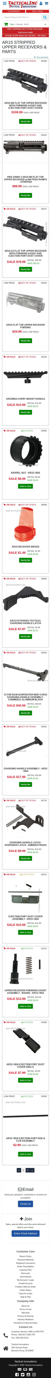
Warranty (26, 1313)
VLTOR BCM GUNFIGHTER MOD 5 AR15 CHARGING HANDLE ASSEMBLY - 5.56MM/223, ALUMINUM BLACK (25, 697)
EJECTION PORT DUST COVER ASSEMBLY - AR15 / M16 (25, 917)
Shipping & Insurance (25, 1263)
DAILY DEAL (37, 11)
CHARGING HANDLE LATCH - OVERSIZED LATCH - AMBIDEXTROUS (26, 843)
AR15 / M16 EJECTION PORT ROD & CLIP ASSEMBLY (25, 1139)
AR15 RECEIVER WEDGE (25, 547)
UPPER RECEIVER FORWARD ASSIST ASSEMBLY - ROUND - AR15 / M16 (25, 991)
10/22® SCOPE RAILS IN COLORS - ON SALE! (25, 35)
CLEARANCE (14, 11)
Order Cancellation (25, 1266)
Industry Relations (25, 1319)
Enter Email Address (25, 1233)
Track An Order (25, 1293)
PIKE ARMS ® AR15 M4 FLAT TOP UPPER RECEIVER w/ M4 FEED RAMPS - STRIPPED (25, 179)
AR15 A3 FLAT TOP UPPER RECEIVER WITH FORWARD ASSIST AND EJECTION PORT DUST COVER (26, 253)
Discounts (25, 1273)
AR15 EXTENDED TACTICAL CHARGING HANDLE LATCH (25, 621)
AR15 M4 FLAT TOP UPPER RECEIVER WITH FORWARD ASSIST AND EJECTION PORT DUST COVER (25, 105)
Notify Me (25, 121)
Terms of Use (25, 1309)
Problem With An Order (25, 1287)
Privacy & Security (25, 1316)
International (25, 1276)
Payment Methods (25, 1260)
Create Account (25, 1283)
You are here (42, 57)
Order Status (25, 1290)
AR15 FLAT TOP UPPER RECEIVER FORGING (25, 326)
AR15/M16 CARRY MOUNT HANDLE (25, 399)
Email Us (25, 1203)
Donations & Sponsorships (25, 1323)
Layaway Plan (25, 1270)
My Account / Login (25, 1280)
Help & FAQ (25, 1297)
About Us (25, 1306)
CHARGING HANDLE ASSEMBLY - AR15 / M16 (25, 769)
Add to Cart (25, 486)
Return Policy (25, 1256)
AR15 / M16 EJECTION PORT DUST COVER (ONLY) (25, 1065)
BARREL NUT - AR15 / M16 (25, 473)
